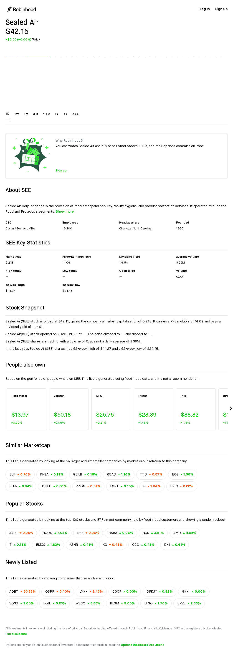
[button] (7, 116)
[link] (204, 9)
